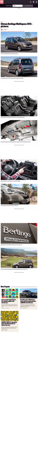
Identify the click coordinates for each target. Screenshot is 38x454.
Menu (36, 2)
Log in (33, 2)
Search (30, 2)
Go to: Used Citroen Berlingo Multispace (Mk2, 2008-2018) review (12, 31)
